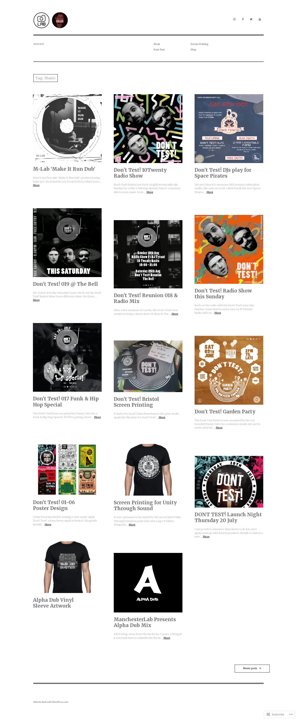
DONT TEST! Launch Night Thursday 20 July (228, 517)
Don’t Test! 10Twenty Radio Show (140, 173)
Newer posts (250, 668)
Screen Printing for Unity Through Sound (145, 505)
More (36, 185)
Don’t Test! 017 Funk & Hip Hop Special (66, 402)
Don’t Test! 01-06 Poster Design (54, 505)
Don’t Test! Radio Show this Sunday (223, 294)
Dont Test (159, 49)
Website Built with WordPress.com (50, 702)
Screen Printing (200, 44)
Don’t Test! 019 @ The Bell (65, 284)
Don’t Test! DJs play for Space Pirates (223, 173)
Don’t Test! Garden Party (225, 412)
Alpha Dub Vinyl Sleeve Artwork (53, 603)
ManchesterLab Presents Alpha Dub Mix (145, 622)
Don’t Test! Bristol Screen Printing (136, 402)
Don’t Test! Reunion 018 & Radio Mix (146, 298)
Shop (193, 49)
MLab (157, 44)
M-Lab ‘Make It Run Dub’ (64, 169)
